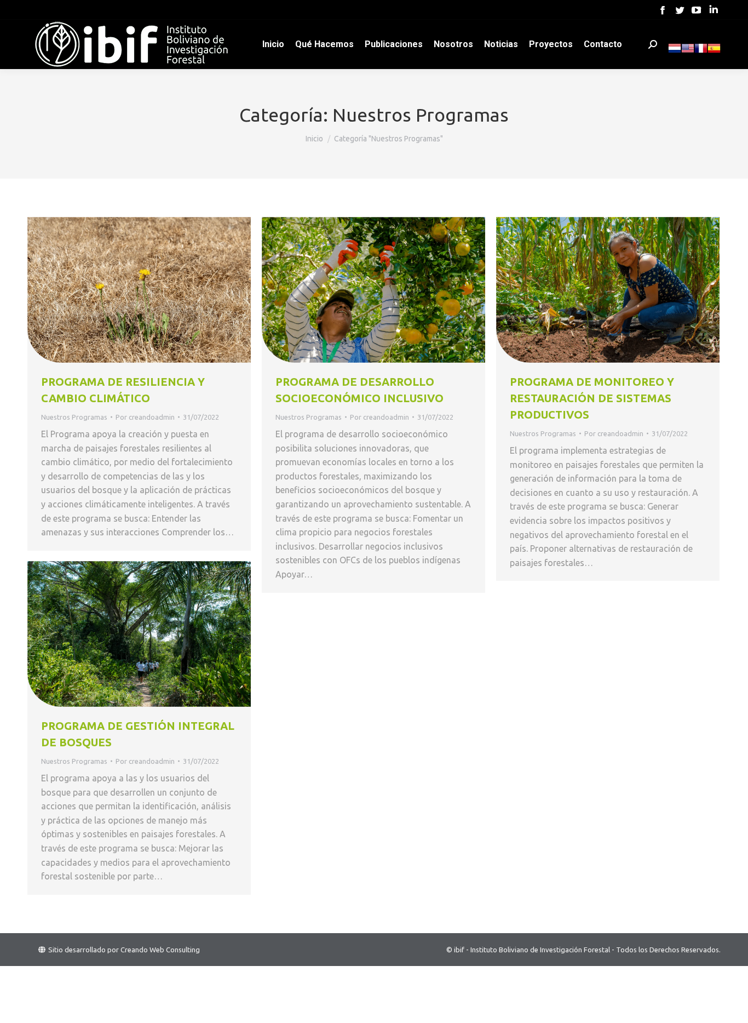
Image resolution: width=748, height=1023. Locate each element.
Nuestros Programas (74, 417)
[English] (687, 52)
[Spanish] (714, 52)
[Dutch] (674, 52)
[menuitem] (273, 44)
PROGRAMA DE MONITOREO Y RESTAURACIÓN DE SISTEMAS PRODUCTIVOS (592, 398)
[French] (700, 52)
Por (145, 417)
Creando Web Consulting (160, 949)
